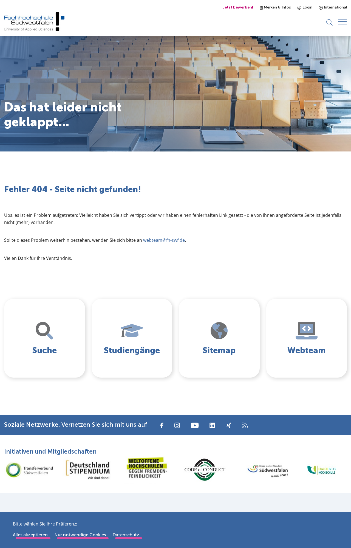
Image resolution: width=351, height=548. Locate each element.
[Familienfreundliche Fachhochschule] (322, 469)
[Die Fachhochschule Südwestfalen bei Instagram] (177, 425)
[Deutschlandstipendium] (88, 469)
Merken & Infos (277, 7)
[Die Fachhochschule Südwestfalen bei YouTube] (195, 425)
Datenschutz (125, 534)
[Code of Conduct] (205, 469)
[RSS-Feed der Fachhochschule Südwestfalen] (245, 425)
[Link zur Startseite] (34, 21)
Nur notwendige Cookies (80, 534)
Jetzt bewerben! (237, 7)
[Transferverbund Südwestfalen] (29, 469)
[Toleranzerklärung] (146, 470)
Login (306, 7)
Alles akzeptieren (30, 534)
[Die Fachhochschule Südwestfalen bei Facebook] (161, 425)
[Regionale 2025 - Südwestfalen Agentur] (263, 470)
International (335, 7)
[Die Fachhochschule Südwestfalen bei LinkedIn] (212, 425)
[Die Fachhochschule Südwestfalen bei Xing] (228, 425)
